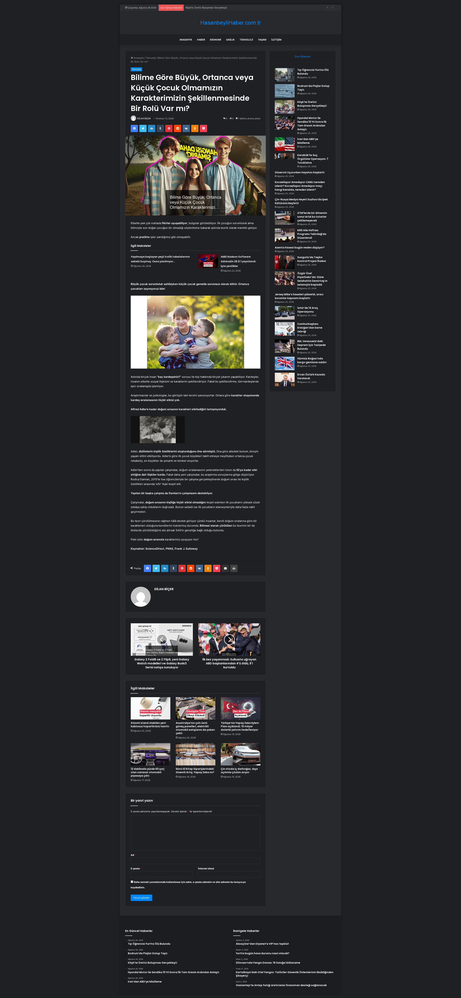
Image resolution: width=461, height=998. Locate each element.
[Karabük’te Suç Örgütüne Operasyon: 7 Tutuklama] (285, 160)
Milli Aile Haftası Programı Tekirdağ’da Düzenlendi (311, 234)
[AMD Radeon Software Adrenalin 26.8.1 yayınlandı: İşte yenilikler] (208, 261)
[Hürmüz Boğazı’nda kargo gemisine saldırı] (285, 363)
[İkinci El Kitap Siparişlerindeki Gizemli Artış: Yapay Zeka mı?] (195, 754)
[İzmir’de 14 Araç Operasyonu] (285, 313)
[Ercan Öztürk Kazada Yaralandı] (285, 379)
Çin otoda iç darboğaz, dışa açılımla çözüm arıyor (239, 770)
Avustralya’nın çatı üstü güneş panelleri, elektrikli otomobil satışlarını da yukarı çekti (195, 728)
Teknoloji (246, 39)
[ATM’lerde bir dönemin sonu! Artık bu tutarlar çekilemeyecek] (285, 218)
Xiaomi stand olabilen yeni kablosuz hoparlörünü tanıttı (150, 724)
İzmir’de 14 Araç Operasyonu (307, 309)
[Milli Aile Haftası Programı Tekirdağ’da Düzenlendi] (285, 235)
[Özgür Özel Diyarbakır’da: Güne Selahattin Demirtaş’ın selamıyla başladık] (285, 278)
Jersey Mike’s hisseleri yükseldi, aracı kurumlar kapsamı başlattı (299, 296)
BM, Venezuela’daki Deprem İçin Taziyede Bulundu (311, 345)
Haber (201, 39)
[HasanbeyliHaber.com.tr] (230, 22)
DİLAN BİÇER (144, 118)
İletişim (276, 39)
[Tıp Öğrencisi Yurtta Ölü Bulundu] (285, 75)
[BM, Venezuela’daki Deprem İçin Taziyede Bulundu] (285, 346)
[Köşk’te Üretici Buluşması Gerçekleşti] (285, 107)
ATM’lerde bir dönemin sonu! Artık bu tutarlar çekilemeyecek (312, 216)
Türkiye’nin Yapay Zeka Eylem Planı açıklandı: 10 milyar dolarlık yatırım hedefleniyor (240, 726)
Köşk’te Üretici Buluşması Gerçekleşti (312, 104)
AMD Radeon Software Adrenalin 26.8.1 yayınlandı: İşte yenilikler (238, 261)
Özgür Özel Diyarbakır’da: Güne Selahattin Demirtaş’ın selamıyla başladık (312, 278)
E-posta (136, 868)
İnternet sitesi (206, 868)
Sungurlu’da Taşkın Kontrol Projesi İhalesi (311, 259)
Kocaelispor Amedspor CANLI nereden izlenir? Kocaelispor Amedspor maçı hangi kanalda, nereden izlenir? (300, 185)
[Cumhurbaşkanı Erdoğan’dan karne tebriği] (285, 329)
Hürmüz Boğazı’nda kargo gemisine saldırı (312, 360)
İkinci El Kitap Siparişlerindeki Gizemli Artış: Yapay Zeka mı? (195, 770)
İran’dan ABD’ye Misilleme (307, 141)
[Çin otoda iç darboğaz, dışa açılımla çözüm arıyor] (240, 754)
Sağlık (230, 39)
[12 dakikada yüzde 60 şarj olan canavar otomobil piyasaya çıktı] (150, 754)
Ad (133, 855)
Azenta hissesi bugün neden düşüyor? (300, 247)
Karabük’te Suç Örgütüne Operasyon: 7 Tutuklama (312, 158)
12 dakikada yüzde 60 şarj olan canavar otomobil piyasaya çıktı (147, 772)
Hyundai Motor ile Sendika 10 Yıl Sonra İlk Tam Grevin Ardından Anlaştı (311, 123)
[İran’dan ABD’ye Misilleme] (285, 144)
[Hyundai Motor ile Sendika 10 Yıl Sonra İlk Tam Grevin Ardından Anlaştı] (285, 123)
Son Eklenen (303, 56)
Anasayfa (186, 39)
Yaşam (262, 39)
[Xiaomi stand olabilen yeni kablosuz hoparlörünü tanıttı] (150, 708)
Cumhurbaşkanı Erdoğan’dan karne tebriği (309, 327)
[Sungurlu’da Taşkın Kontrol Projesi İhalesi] (285, 262)
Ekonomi (215, 39)
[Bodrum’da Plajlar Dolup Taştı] (285, 91)
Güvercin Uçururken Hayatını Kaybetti (300, 172)
